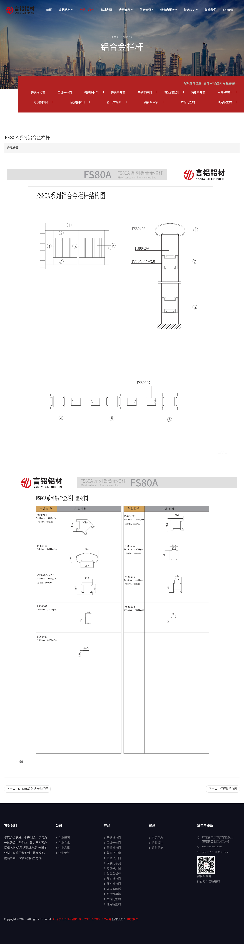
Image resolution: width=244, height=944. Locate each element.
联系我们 (210, 10)
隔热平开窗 (198, 93)
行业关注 (157, 843)
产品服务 (217, 83)
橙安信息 (133, 919)
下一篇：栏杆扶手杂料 (223, 789)
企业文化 (64, 843)
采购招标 (157, 848)
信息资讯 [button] (145, 10)
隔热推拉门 (77, 102)
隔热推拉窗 (41, 102)
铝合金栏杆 (114, 874)
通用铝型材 (225, 102)
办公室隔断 (114, 102)
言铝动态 (157, 838)
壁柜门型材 (188, 102)
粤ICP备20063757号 (97, 919)
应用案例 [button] (124, 10)
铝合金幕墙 (151, 102)
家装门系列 (171, 93)
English (228, 10)
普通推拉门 (91, 93)
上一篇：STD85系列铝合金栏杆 (27, 789)
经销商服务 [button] (167, 10)
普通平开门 (145, 93)
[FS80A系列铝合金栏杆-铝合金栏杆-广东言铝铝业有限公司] (22, 10)
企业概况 (64, 838)
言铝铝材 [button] (64, 10)
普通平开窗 (118, 93)
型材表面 (106, 10)
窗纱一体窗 (65, 93)
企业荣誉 (64, 853)
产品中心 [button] (85, 10)
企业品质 (64, 848)
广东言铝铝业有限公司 (67, 919)
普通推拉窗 (38, 93)
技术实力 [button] (189, 10)
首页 (49, 10)
